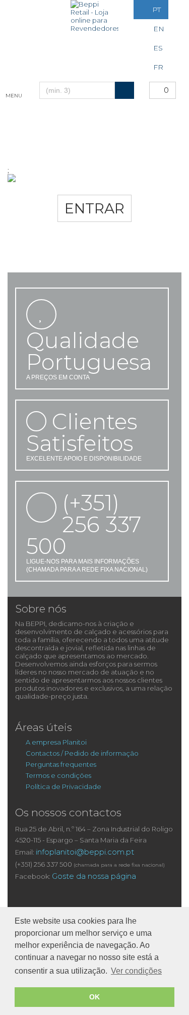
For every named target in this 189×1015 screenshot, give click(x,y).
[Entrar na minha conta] (20, 9)
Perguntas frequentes (61, 764)
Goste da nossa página (94, 876)
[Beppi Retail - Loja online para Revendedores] (94, 16)
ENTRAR (94, 208)
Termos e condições (58, 775)
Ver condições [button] (136, 971)
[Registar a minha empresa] (21, 28)
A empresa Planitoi (57, 742)
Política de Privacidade (63, 786)
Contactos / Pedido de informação (82, 753)
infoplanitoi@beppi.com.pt (85, 852)
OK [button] (94, 997)
